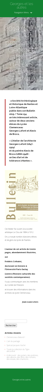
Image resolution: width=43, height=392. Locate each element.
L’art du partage (13, 341)
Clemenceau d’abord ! (16, 337)
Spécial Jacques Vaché (16, 345)
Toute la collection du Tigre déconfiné (18, 350)
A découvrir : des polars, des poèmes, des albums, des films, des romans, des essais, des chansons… (22, 357)
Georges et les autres (21, 5)
